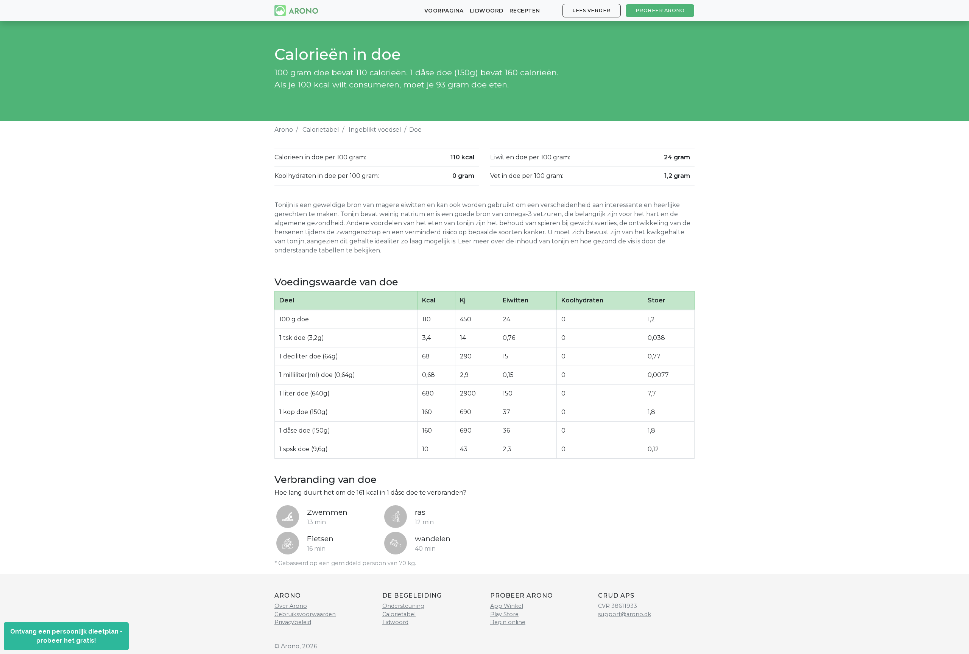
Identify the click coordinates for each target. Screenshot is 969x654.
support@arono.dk (624, 614)
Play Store (504, 614)
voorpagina (444, 11)
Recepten (524, 11)
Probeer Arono (660, 10)
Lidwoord (486, 11)
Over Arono (290, 606)
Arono (283, 129)
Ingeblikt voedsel (375, 129)
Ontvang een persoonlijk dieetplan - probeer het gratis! (66, 636)
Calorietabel (320, 129)
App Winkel (506, 606)
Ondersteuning (403, 606)
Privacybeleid (292, 622)
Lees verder (591, 10)
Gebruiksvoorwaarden (305, 614)
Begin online (507, 622)
